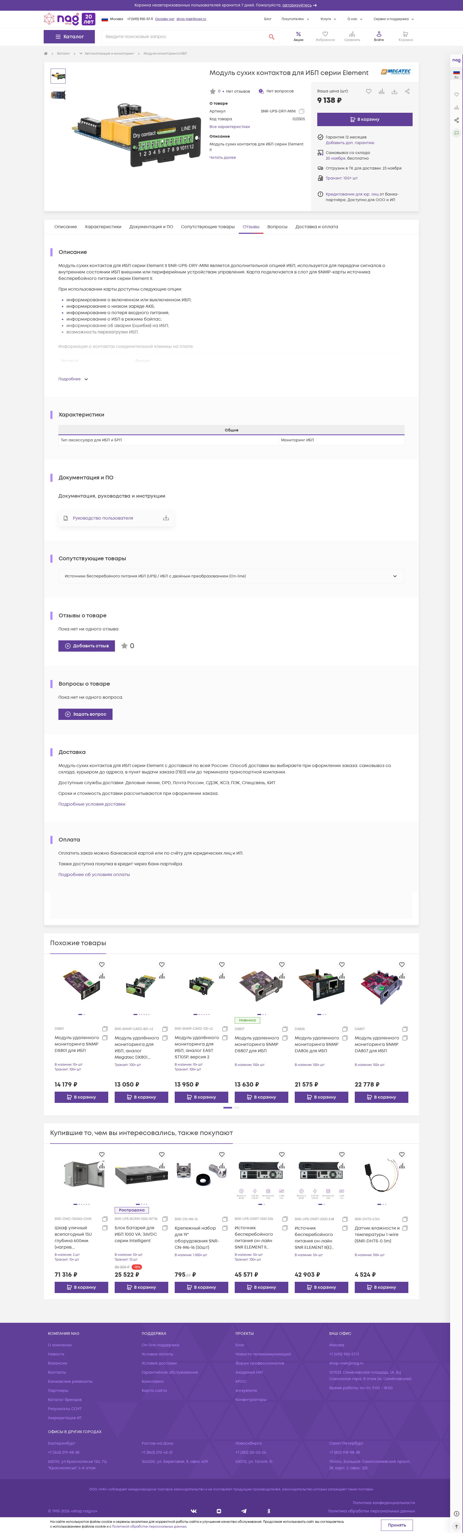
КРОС (241, 1381)
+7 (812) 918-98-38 (344, 1452)
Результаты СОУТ (65, 1408)
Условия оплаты (157, 1354)
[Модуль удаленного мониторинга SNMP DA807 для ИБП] (381, 985)
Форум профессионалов (260, 1363)
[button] (231, 5)
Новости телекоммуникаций (263, 1354)
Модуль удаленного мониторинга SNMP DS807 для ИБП (257, 1044)
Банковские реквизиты (70, 1381)
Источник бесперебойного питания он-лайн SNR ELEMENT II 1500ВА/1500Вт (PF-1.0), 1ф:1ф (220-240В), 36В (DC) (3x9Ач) (256, 1237)
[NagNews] (244, 1511)
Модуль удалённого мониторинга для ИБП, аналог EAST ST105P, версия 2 (197, 1047)
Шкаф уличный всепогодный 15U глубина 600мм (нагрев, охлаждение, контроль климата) (76, 1237)
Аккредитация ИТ (65, 1418)
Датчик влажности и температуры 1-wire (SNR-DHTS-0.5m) (377, 1234)
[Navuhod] (219, 1511)
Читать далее (223, 157)
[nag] (269, 1511)
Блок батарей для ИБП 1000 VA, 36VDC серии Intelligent (136, 1234)
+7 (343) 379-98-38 (63, 1452)
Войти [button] (379, 40)
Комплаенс (153, 1381)
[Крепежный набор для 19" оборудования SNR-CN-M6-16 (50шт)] (201, 1175)
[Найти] (271, 36)
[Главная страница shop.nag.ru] (69, 19)
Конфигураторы (251, 1399)
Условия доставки (159, 1363)
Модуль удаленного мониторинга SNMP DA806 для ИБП (317, 1044)
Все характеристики (230, 126)
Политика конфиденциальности (384, 1502)
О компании (60, 1345)
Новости (56, 1354)
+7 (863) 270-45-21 (157, 1452)
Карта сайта (154, 1390)
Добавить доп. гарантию (350, 142)
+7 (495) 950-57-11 (140, 19)
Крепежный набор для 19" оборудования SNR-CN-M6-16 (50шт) (197, 1237)
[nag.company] (194, 1511)
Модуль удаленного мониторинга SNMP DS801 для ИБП (77, 1044)
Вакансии (57, 1363)
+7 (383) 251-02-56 (251, 1452)
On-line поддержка (160, 1345)
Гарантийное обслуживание (170, 1372)
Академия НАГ (249, 1372)
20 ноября (335, 158)
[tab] (65, 227)
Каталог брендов (65, 1399)
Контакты (57, 1372)
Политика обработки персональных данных (371, 1511)
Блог (267, 19)
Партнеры (58, 1390)
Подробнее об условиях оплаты (94, 875)
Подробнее (69, 379)
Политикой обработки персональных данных (149, 1526)
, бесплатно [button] (347, 158)
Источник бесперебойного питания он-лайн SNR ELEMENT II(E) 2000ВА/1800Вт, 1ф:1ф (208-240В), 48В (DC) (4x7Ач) (316, 1238)
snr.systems (246, 1390)
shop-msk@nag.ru (191, 19)
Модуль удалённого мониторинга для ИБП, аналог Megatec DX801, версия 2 (137, 1048)
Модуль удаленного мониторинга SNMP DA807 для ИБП (377, 1044)
